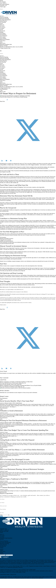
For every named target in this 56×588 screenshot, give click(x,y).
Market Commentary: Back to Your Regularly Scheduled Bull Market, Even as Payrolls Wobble (20, 385)
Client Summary (9, 555)
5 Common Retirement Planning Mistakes (14, 487)
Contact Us (2, 376)
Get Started (2, 395)
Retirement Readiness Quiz (6, 44)
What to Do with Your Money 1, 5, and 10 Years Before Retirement (22, 450)
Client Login (2, 6)
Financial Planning (4, 17)
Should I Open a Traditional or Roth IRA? (14, 479)
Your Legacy (3, 37)
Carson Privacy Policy (5, 574)
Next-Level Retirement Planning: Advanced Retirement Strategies (22, 469)
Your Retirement (3, 35)
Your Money (2, 33)
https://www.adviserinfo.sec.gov (8, 570)
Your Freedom (3, 38)
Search (1, 0)
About (1, 23)
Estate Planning (3, 21)
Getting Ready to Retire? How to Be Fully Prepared (17, 440)
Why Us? (2, 24)
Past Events (2, 30)
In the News (2, 40)
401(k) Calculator (4, 45)
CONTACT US (3, 49)
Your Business (3, 34)
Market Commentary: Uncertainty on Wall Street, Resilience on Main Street (16, 381)
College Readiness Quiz (5, 48)
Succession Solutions (4, 4)
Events (1, 29)
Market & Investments (5, 39)
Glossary (2, 554)
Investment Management (5, 19)
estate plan (51, 213)
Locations (2, 28)
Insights (1, 32)
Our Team (2, 25)
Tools (1, 42)
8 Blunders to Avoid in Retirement (11, 411)
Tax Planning (3, 22)
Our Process (2, 27)
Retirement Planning (4, 18)
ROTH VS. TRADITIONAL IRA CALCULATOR (11, 46)
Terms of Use (13, 574)
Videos (1, 550)
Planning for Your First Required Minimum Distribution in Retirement (23, 420)
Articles (1, 549)
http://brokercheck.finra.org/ (22, 570)
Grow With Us (3, 3)
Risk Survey (2, 43)
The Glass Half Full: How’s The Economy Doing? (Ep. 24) (13, 383)
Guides (1, 552)
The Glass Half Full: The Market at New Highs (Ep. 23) (12, 386)
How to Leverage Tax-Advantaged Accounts (14, 459)
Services (2, 16)
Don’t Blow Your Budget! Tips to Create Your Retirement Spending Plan (24, 430)
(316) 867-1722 (3, 5)
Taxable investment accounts (12, 226)
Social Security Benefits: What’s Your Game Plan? (11, 384)
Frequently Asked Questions (6, 538)
